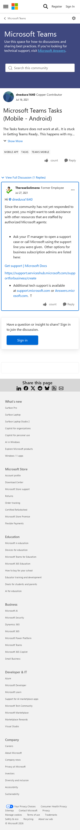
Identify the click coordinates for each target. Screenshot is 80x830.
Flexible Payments (14, 523)
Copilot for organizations (18, 428)
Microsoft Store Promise (17, 516)
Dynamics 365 (12, 624)
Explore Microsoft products (19, 448)
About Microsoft (13, 752)
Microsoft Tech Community (18, 705)
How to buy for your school (19, 570)
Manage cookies (13, 814)
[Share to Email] (61, 388)
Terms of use (33, 814)
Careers (9, 746)
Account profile (13, 475)
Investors (10, 773)
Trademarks (51, 814)
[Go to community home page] (15, 6)
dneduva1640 (25, 94)
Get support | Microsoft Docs (26, 265)
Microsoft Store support (17, 489)
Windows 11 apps (14, 455)
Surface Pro (11, 407)
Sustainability (12, 794)
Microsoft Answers (51, 50)
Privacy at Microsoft (15, 766)
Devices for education (16, 549)
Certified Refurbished (16, 509)
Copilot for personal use (17, 435)
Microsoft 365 (12, 631)
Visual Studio (12, 726)
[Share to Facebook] (26, 388)
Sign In (70, 6)
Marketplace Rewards (16, 719)
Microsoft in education (16, 543)
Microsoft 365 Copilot (16, 651)
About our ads (45, 819)
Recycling (28, 819)
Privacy (46, 810)
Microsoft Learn (13, 692)
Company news (13, 759)
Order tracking (12, 502)
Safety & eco (11, 819)
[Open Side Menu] (5, 6)
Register (57, 6)
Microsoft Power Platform (18, 638)
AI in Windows (12, 442)
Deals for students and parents (21, 584)
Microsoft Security (14, 617)
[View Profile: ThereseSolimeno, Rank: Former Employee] (9, 190)
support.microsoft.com (33, 290)
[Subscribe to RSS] (54, 388)
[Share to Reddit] (40, 388)
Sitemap (9, 810)
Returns (9, 496)
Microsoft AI (11, 610)
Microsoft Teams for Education (20, 556)
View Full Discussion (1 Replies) (26, 177)
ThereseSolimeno (27, 188)
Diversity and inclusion (17, 780)
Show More (15, 141)
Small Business (12, 658)
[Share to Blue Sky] (47, 388)
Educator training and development (23, 577)
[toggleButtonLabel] (74, 18)
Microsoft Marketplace (17, 712)
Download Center (14, 482)
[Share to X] (33, 388)
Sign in (22, 340)
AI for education (13, 591)
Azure (8, 678)
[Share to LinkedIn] (19, 388)
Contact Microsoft (28, 810)
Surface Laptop (12, 414)
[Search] (45, 6)
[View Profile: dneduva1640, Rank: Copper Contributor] (8, 96)
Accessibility (11, 787)
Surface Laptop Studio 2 (17, 421)
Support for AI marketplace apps (21, 698)
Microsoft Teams (17, 18)
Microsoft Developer (15, 685)
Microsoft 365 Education (17, 563)
